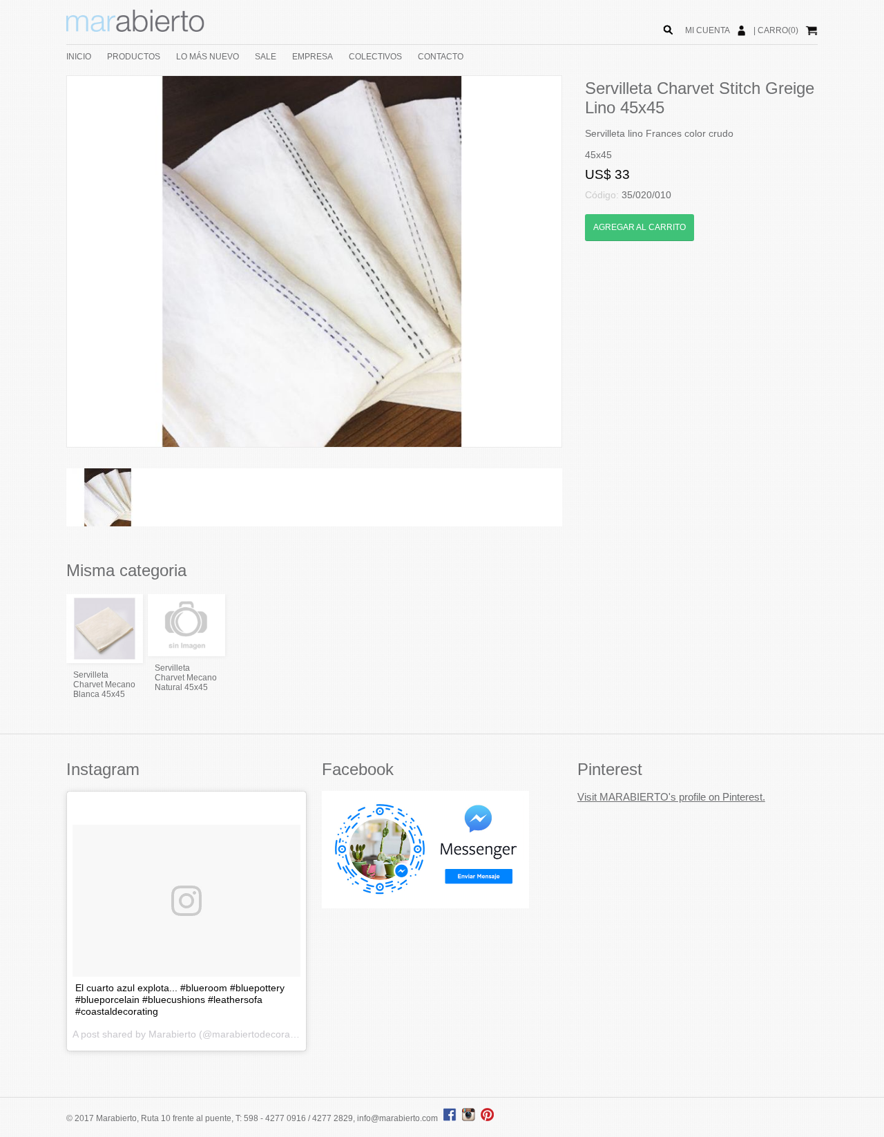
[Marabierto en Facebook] (450, 1118)
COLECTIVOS (375, 56)
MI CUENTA (707, 30)
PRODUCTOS (133, 56)
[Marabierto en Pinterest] (487, 1118)
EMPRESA (312, 56)
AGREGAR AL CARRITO (639, 227)
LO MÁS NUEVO (207, 56)
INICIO (78, 56)
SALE (265, 56)
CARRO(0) (778, 30)
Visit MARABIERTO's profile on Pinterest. (671, 797)
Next (582, 262)
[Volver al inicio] (135, 29)
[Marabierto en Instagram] (470, 1118)
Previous (46, 262)
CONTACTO (440, 56)
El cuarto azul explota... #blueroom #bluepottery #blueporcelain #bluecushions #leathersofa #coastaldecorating (180, 999)
